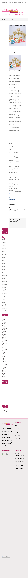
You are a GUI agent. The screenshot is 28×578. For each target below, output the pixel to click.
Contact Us (17, 438)
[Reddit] (10, 224)
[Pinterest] (13, 4)
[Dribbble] (19, 4)
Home (16, 425)
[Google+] (17, 4)
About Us (17, 428)
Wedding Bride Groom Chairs (4, 337)
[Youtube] (9, 4)
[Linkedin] (21, 4)
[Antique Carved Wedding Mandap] (4, 504)
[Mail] (14, 224)
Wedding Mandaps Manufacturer (5, 366)
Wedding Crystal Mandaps (4, 351)
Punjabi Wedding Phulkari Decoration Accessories (4, 331)
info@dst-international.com (20, 2)
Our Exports (17, 435)
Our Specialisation (19, 432)
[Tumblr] (15, 4)
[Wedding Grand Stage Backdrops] (8, 504)
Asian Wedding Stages (4, 319)
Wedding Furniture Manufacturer (5, 361)
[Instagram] (11, 4)
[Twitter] (12, 223)
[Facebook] (10, 223)
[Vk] (12, 224)
